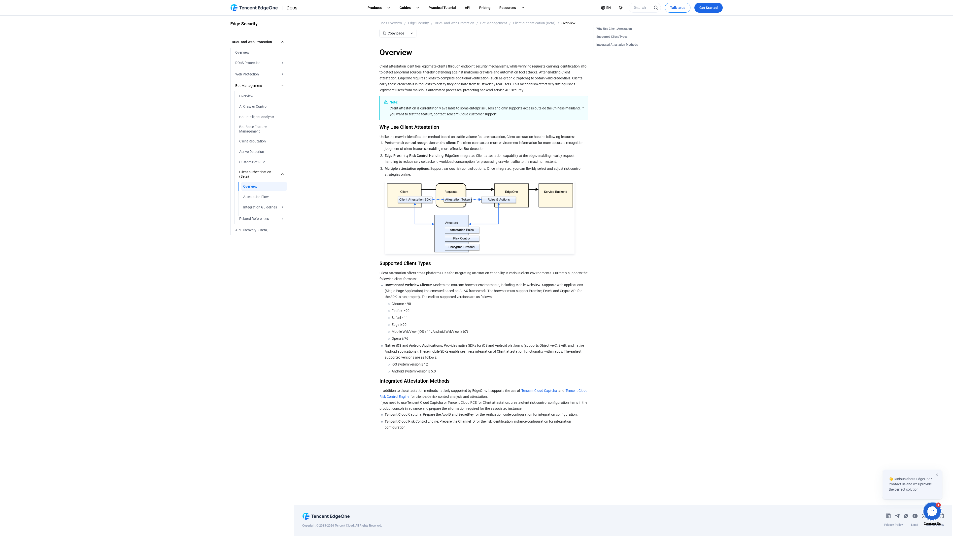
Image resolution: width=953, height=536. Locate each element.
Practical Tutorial (442, 8)
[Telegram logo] (897, 515)
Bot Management (493, 23)
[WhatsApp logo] (906, 515)
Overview (568, 23)
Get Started (708, 8)
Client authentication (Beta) (534, 23)
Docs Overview (390, 23)
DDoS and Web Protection (454, 23)
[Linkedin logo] (888, 515)
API (467, 8)
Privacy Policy (893, 525)
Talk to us (677, 8)
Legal (914, 525)
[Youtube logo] (915, 515)
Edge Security (418, 23)
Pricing (484, 8)
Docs (291, 7)
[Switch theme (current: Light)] (621, 7)
